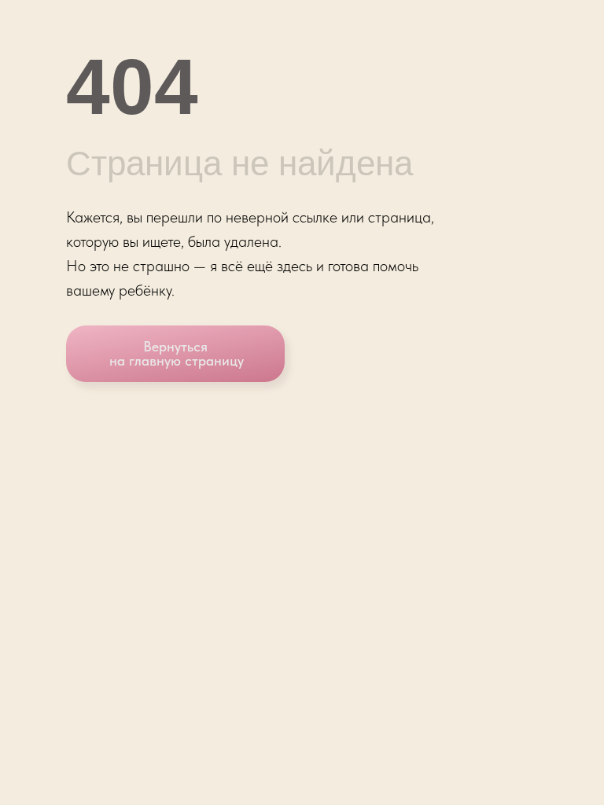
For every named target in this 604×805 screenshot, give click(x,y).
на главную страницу (176, 360)
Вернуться (175, 346)
